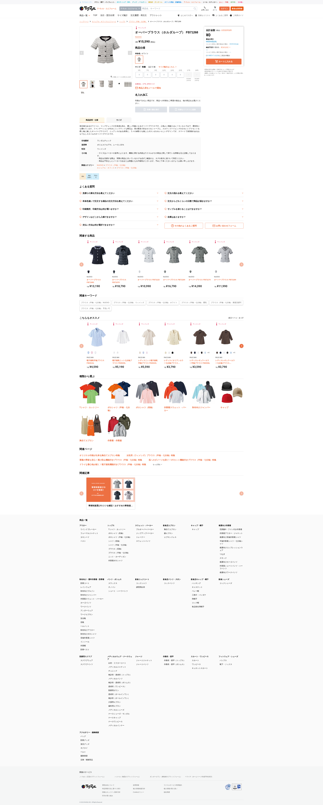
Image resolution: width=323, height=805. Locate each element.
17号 (188, 70)
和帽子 (194, 599)
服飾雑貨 (84, 756)
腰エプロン (168, 533)
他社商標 (167, 792)
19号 (196, 70)
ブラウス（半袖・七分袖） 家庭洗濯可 (226, 302)
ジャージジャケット (144, 660)
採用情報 (136, 785)
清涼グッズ (84, 744)
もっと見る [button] (157, 464)
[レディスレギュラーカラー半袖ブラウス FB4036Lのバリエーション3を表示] (198, 352)
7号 (147, 70)
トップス (110, 525)
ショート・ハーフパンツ (118, 591)
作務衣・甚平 (168, 656)
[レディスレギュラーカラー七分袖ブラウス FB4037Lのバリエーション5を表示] (231, 352)
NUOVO (100, 165)
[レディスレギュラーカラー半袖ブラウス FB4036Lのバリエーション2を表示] (194, 352)
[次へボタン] (130, 53)
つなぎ (222, 554)
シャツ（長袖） (114, 541)
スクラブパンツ (86, 664)
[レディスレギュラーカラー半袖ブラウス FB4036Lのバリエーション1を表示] (191, 352)
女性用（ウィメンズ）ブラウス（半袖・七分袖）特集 (151, 455)
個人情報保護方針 (139, 789)
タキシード (84, 537)
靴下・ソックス (226, 664)
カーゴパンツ (85, 603)
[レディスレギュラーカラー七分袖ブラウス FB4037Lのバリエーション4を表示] (227, 352)
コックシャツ (141, 583)
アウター (83, 525)
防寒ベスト (84, 650)
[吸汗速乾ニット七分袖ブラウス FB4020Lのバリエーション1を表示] (114, 352)
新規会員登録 (237, 9)
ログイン (224, 9)
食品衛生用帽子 (198, 607)
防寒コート (84, 583)
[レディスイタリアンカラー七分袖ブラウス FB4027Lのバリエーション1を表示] (165, 352)
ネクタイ (84, 748)
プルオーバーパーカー (145, 529)
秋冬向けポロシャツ (88, 634)
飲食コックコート (142, 579)
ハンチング (196, 583)
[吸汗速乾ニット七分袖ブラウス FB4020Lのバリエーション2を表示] (117, 352)
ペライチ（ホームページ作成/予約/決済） (199, 777)
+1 (209, 353)
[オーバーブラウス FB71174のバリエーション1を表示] (190, 272)
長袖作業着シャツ (87, 638)
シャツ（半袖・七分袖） (118, 545)
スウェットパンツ (143, 541)
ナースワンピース (115, 722)
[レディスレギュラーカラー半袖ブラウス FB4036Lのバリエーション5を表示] (205, 352)
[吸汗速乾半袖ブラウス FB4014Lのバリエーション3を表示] (95, 352)
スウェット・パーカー (144, 525)
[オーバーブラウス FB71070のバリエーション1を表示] (114, 272)
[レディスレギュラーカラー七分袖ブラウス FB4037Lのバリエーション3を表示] (224, 352)
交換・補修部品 (86, 760)
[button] (84, 15)
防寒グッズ (84, 740)
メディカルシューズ (116, 710)
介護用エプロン (114, 702)
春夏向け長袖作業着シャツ (230, 537)
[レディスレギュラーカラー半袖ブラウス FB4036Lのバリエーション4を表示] (201, 352)
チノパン (111, 587)
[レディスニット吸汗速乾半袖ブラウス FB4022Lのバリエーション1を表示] (140, 352)
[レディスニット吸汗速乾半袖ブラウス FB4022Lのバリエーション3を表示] (147, 352)
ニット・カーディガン (117, 557)
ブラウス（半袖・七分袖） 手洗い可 (95, 308)
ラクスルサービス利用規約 (173, 785)
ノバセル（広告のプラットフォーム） (92, 777)
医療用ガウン (113, 690)
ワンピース (196, 664)
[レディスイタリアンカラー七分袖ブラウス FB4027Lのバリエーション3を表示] (172, 352)
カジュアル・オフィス (106, 168)
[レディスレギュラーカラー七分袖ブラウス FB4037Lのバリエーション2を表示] (220, 352)
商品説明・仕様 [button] (92, 120)
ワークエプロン (86, 614)
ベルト (83, 752)
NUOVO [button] (138, 37)
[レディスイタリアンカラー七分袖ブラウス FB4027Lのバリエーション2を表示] (169, 352)
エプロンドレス (170, 537)
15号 (180, 70)
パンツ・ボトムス (114, 579)
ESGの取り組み (107, 796)
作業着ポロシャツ (115, 561)
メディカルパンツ (115, 679)
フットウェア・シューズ (228, 656)
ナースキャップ (114, 718)
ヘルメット (84, 626)
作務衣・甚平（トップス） (174, 660)
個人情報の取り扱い (170, 789)
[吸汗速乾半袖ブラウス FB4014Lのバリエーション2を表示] (91, 352)
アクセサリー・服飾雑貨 (89, 732)
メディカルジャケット (117, 667)
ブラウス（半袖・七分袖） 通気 (194, 302)
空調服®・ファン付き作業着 (231, 529)
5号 (139, 70)
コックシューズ (226, 583)
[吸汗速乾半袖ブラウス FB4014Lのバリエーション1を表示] (88, 352)
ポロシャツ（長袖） (116, 533)
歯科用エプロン (114, 706)
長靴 (82, 622)
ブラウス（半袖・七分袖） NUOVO (95, 302)
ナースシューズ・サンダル (119, 714)
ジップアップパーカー (145, 533)
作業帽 (83, 646)
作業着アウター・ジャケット (231, 533)
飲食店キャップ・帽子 (200, 579)
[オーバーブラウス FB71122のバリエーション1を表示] (139, 272)
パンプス (223, 660)
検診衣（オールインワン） (119, 698)
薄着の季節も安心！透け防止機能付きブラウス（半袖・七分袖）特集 (110, 460)
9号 (156, 70)
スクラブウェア (86, 660)
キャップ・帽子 (197, 525)
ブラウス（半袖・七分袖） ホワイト (162, 302)
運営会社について (108, 785)
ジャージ (138, 656)
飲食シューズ (224, 579)
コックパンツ (169, 583)
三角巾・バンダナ (199, 595)
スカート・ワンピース (200, 656)
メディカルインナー (116, 725)
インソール (84, 642)
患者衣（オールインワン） (119, 694)
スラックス (112, 583)
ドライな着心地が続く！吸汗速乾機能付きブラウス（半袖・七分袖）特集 (112, 464)
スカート (195, 660)
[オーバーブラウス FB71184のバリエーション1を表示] (216, 272)
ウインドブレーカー (88, 529)
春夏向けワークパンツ (228, 572)
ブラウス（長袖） (115, 549)
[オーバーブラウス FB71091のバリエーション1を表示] (88, 272)
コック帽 (195, 603)
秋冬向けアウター (87, 630)
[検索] (195, 9)
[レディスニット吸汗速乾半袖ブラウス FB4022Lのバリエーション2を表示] (143, 352)
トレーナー (140, 537)
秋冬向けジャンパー (88, 595)
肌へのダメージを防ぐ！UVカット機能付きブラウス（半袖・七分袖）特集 (182, 460)
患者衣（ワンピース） (117, 686)
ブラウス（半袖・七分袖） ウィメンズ (129, 302)
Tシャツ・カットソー (116, 529)
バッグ (83, 736)
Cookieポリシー (138, 792)
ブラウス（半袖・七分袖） (116, 165)
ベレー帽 (195, 591)
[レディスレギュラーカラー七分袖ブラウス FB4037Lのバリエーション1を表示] (217, 352)
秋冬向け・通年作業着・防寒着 (91, 579)
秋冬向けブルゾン (87, 591)
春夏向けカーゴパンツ (228, 562)
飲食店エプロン (169, 525)
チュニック (112, 671)
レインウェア (85, 587)
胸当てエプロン (170, 529)
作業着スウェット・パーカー (91, 599)
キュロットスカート (200, 668)
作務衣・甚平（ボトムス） (174, 664)
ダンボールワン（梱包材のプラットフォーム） (166, 777)
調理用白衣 (140, 587)
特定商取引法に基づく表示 (111, 789)
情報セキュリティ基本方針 (111, 792)
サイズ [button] (119, 120)
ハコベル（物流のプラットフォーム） (127, 777)
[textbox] (169, 9)
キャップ (195, 529)
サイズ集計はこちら (167, 67)
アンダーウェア (86, 611)
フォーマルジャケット (89, 533)
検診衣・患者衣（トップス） (119, 675)
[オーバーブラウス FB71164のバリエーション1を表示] (165, 272)
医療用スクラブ (85, 656)
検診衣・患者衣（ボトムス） (119, 683)
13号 (172, 70)
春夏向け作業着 (225, 525)
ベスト (83, 541)
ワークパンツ (85, 607)
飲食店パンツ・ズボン (172, 579)
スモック (223, 558)
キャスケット (197, 587)
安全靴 (83, 618)
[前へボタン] (82, 53)
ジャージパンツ (142, 664)
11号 (164, 70)
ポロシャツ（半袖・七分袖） (119, 537)
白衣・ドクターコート (117, 663)
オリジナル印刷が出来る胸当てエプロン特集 (99, 455)
